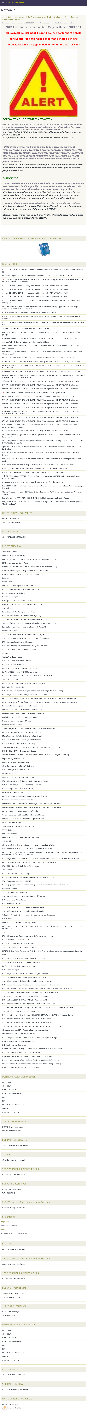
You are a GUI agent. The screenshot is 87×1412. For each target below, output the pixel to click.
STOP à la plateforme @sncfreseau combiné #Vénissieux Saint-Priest (27, 936)
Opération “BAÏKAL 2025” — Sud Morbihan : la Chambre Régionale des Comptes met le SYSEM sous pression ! (42, 338)
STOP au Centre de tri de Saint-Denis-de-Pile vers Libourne (23, 958)
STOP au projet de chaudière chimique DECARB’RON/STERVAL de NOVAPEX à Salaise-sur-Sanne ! (38, 465)
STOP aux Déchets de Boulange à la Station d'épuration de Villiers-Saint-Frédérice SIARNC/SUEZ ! (38, 989)
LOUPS (4, 1101)
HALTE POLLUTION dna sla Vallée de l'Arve (18, 943)
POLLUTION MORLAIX (10, 519)
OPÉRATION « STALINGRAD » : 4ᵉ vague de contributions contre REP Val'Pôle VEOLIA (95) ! (35, 289)
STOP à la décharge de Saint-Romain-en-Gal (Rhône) (21, 616)
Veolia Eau (6, 653)
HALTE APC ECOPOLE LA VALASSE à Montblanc (19, 672)
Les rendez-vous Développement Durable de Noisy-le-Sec (23, 713)
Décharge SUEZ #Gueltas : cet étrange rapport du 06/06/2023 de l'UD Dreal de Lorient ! (34, 472)
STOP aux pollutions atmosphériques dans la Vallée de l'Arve (24, 896)
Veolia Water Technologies (12, 657)
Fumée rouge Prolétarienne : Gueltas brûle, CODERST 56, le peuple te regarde (30, 1037)
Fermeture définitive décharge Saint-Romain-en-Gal (21, 589)
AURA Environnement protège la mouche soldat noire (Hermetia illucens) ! (29, 862)
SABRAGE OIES (7, 1108)
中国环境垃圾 (7, 841)
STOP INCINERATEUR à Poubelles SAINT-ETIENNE (21, 1052)
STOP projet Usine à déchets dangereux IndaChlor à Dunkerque (25, 694)
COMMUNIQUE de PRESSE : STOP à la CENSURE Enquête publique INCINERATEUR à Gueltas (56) (38, 396)
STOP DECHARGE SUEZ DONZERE (15, 892)
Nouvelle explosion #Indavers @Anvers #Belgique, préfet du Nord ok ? (28, 877)
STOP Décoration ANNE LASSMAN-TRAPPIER (19, 649)
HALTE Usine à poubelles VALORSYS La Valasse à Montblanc (24, 683)
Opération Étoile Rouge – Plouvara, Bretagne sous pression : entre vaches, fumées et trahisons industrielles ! (42, 371)
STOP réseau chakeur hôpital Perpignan (16, 873)
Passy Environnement (10, 888)
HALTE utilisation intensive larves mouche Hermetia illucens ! (24, 796)
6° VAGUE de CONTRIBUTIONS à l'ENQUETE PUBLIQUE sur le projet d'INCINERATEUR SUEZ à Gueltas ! (40, 404)
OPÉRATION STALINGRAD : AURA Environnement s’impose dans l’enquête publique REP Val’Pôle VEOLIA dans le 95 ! (43, 271)
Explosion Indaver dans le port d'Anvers (16, 721)
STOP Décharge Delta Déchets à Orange (17, 770)
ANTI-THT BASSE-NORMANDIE (13, 537)
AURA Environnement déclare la (13, 1160)
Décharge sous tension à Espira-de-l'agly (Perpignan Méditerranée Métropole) (30, 1060)
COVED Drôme (7, 830)
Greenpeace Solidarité (10, 631)
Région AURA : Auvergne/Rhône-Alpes (16, 762)
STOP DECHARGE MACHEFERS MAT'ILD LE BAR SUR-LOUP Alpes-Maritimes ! (30, 992)
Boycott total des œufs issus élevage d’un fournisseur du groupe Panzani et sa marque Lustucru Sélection (41, 702)
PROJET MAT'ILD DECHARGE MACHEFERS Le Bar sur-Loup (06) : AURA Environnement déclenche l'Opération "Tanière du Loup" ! (42, 503)
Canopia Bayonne (8, 582)
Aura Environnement (9, 552)
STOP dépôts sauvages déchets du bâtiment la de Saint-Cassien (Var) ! (28, 981)
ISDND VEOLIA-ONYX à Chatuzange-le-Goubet (19, 751)
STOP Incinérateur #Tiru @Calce (14, 900)
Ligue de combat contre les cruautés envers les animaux (23, 574)
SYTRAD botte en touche (11, 1131)
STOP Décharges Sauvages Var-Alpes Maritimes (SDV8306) (24, 977)
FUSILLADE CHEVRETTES (11, 1093)
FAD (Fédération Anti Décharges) (14, 1045)
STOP (4, 932)
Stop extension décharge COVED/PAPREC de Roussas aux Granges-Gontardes (31, 747)
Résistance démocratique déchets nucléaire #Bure (20, 837)
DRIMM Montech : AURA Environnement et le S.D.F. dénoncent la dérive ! (29, 312)
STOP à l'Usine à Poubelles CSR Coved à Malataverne (21, 1011)
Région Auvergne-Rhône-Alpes (13, 758)
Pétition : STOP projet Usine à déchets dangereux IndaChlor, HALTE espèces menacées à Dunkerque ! (39, 698)
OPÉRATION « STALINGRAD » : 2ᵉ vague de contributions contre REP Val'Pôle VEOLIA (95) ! (35, 297)
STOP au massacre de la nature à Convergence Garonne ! (23, 962)
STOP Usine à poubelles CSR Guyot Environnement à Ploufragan (26, 638)
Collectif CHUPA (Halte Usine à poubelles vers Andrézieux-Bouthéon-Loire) (29, 559)
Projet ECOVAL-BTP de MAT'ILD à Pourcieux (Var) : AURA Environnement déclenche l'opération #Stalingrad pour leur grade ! (43, 487)
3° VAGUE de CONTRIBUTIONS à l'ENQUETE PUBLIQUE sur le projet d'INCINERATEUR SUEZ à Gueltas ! (40, 417)
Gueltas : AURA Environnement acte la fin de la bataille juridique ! (26, 342)
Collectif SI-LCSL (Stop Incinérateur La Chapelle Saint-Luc (23, 819)
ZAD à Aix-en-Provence (10, 679)
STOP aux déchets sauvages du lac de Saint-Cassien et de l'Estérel (26, 1019)
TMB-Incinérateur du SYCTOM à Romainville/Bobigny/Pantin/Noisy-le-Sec (29, 623)
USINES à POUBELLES (10, 1112)
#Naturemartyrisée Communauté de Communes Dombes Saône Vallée (28, 845)
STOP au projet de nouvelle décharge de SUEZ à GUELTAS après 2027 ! (28, 1004)
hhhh (4, 955)
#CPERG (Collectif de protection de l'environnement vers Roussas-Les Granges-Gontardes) (35, 755)
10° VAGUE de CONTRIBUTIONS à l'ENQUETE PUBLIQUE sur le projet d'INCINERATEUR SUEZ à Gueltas (40, 381)
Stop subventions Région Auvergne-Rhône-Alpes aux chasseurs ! (25, 570)
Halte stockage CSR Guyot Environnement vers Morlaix (22, 604)
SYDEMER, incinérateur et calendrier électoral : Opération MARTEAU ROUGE (30, 328)
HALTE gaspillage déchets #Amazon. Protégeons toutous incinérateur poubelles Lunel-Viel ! (35, 885)
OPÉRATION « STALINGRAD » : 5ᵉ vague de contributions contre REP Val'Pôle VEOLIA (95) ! (35, 285)
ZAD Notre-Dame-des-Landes (13, 687)
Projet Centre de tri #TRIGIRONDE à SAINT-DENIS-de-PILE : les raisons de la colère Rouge (35, 498)
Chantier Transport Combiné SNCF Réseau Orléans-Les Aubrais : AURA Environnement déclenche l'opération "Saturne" (42, 493)
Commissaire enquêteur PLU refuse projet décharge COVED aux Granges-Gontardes (33, 807)
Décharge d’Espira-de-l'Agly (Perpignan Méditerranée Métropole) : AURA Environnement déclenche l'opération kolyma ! (42, 317)
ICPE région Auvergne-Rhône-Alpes (15, 563)
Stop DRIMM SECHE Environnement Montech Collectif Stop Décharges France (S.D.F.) (33, 1064)
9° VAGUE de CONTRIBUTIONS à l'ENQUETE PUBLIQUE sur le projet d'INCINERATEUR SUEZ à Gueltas (40, 385)
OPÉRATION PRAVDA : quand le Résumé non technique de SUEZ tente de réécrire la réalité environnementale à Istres (43, 323)
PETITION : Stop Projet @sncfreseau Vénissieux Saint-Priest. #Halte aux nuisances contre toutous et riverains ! (42, 951)
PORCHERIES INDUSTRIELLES (13, 1105)
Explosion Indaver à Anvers (12, 725)
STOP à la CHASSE (9, 608)
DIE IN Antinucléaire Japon (12, 1189)
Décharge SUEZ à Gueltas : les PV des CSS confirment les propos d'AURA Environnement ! (35, 468)
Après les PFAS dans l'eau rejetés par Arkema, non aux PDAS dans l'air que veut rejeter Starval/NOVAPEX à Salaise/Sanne (41, 448)
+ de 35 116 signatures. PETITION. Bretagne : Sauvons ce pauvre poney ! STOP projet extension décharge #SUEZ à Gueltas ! (41, 477)
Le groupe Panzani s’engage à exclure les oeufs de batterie (23, 706)
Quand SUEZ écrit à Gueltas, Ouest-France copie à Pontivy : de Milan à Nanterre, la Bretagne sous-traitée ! (41, 361)
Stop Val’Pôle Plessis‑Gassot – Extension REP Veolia (21, 1067)
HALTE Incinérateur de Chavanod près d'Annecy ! (20, 966)
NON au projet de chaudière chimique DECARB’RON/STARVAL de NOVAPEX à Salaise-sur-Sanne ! (38, 1015)
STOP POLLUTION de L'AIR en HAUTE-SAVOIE (19, 947)
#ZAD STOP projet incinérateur (13, 1207)
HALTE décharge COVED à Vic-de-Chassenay (18, 743)
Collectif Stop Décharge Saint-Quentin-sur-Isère (19, 585)
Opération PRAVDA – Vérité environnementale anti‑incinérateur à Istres (28, 1056)
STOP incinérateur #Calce (11, 904)
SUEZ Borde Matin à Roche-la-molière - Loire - (19, 826)
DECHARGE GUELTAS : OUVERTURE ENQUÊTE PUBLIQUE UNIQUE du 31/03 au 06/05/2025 (35, 431)
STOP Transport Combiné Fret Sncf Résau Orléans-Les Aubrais (25, 996)
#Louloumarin (7, 870)
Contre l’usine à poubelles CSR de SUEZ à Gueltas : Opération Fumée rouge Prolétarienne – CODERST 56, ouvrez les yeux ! (41, 347)
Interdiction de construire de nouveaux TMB (18, 800)
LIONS (4, 1097)
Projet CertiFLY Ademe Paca (12, 792)
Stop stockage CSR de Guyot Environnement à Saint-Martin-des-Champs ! (29, 728)
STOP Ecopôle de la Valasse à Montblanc (17, 661)
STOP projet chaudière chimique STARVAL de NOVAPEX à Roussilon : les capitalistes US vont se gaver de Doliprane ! (40, 454)
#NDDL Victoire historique (12, 822)
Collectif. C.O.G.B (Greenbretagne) (14, 555)
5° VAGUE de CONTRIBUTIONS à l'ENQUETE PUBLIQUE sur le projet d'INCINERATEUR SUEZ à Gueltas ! (40, 407)
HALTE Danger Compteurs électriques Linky (18, 788)
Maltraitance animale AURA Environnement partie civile (58, 23)
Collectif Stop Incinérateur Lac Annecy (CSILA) (19, 922)
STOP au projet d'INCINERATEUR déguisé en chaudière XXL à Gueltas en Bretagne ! (33, 1026)
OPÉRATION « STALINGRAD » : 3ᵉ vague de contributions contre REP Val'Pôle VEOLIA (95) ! (35, 293)
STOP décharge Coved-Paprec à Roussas (17, 642)
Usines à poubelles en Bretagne (13, 593)
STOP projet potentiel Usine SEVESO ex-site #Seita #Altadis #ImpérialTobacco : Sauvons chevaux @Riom (40, 858)
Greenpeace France (9, 773)
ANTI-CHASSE (7, 1082)
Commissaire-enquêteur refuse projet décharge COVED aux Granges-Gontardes (31, 803)
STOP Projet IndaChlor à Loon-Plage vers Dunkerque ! (22, 740)
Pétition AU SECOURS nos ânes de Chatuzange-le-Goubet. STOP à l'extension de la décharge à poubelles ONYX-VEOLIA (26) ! (43, 927)
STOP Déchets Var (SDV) (11, 970)
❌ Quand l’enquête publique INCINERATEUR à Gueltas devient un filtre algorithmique (33, 392)
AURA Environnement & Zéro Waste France (18, 766)
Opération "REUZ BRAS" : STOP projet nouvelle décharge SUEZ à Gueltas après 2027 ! (33, 482)
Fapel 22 (5, 578)
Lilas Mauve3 (7, 919)
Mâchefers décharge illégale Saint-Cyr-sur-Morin (19, 717)
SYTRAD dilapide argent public (13, 1127)
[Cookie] (4, 1407)
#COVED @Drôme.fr (9, 834)
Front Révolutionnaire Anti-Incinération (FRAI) (18, 1041)
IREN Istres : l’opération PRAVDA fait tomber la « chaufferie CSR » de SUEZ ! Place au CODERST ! (37, 276)
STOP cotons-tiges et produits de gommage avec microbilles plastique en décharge (32, 691)
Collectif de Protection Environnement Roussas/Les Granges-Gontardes (28, 915)
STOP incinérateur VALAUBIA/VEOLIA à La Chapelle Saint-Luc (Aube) (27, 849)
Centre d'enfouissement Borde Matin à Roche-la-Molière (23, 815)
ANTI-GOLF (6, 1086)
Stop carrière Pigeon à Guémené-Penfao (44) (18, 1034)
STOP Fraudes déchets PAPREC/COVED (16, 881)
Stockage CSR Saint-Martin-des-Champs (17, 600)
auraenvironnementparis (13, 23)
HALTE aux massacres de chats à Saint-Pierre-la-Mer (21, 732)
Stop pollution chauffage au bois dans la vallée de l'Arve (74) (24, 627)
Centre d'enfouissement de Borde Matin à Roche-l (20, 811)
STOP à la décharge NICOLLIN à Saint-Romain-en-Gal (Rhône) (25, 619)
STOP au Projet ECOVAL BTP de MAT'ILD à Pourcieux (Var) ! (24, 1000)
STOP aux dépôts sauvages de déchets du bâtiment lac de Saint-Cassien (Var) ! (31, 985)
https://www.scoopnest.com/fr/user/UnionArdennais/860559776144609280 (38, 137)
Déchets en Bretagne (10, 597)
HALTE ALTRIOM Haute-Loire (13, 664)
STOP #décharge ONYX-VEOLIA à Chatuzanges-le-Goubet (23, 907)
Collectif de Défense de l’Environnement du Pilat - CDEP (22, 710)
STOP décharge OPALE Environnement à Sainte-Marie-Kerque (25, 781)
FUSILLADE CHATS (9, 1090)
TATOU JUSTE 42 (8, 1193)
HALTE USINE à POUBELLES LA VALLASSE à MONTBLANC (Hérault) (27, 676)
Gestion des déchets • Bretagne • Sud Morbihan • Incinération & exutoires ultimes (32, 1049)
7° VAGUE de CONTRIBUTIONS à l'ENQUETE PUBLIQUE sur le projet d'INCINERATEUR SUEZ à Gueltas (40, 400)
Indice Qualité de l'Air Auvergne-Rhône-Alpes (18, 612)
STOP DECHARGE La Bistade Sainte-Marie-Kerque (20, 866)
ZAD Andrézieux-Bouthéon (12, 522)
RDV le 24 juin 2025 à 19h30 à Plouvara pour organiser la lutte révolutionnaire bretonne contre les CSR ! (40, 358)
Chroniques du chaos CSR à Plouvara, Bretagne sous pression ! (25, 1030)
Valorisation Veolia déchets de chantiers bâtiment (20, 777)
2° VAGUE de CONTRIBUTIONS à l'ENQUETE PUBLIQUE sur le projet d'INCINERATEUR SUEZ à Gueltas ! (40, 421)
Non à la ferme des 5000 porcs (13, 1174)
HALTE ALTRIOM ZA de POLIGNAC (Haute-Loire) (20, 668)
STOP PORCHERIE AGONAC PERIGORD (16, 1145)
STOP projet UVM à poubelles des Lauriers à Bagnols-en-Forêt (25, 973)
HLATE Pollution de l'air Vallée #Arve (15, 940)
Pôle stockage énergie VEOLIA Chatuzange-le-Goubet (21, 785)
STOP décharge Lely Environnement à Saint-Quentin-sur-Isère (24, 646)
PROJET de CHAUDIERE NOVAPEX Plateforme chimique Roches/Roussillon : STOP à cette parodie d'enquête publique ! (42, 460)
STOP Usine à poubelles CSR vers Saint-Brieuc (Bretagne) (23, 634)
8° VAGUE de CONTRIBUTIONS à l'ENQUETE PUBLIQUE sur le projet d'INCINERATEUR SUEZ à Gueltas (40, 389)
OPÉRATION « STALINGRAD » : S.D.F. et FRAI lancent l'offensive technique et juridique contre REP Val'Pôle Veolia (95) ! (41, 301)
